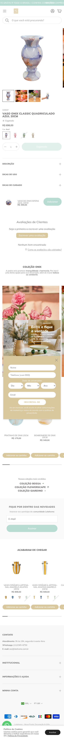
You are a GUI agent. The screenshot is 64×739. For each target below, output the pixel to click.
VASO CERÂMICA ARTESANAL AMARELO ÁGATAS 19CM (16, 587)
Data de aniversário (32, 380)
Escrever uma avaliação (32, 235)
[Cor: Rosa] (15, 135)
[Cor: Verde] (24, 135)
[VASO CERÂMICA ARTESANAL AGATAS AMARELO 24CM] (45, 568)
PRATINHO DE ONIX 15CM (16, 435)
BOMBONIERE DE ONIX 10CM (44, 436)
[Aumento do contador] (16, 146)
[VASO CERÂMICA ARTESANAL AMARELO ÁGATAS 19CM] (16, 568)
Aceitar (52, 732)
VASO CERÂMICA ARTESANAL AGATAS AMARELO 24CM (44, 587)
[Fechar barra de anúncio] (61, 2)
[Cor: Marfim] (33, 135)
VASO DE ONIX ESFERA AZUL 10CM (28, 202)
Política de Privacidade (18, 735)
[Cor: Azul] (6, 135)
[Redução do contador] (5, 146)
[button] (32, 20)
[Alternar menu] (4, 11)
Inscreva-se (32, 402)
